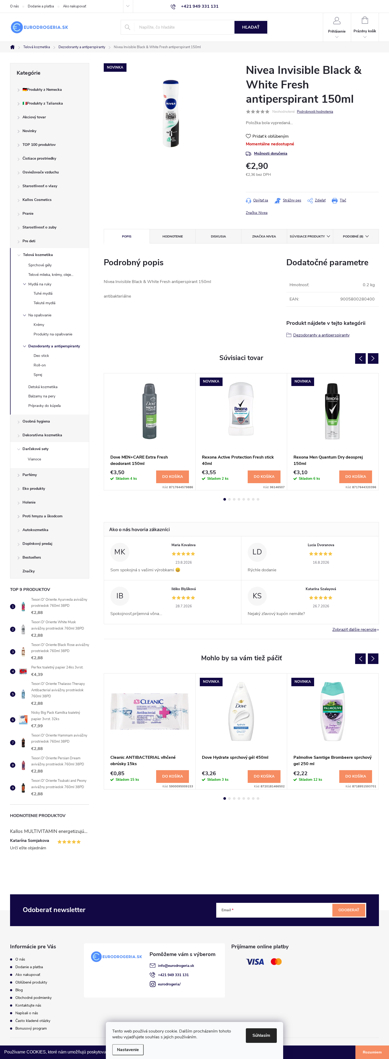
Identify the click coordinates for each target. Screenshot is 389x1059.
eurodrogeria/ (169, 984)
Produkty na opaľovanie (53, 334)
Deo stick (41, 355)
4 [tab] (239, 499)
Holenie (28, 502)
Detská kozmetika (42, 386)
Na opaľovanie (39, 315)
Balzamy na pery (41, 396)
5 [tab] (243, 499)
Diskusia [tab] (218, 236)
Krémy (39, 324)
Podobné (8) (353, 236)
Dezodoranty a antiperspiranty (54, 346)
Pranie (27, 213)
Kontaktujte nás (28, 1005)
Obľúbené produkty (31, 982)
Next (373, 358)
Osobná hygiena (36, 421)
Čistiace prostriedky (39, 158)
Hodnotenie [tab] (172, 236)
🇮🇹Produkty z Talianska (42, 103)
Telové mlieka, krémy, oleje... (50, 274)
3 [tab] (234, 499)
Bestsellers (31, 557)
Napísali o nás (26, 1013)
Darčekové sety (35, 448)
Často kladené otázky (32, 1020)
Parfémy (29, 474)
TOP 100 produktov (39, 144)
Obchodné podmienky (33, 997)
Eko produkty (33, 488)
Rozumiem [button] (372, 1052)
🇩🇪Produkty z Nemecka (42, 89)
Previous (360, 358)
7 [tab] (253, 499)
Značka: (257, 212)
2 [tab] (229, 499)
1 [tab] (224, 499)
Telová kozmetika (38, 254)
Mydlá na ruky (39, 284)
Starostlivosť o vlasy (39, 186)
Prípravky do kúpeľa (44, 405)
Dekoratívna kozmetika (42, 435)
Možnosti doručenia (270, 153)
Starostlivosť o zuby (39, 227)
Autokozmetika (35, 529)
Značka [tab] (264, 236)
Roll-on (40, 365)
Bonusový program (31, 1028)
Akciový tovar (34, 117)
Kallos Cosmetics (37, 199)
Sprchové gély (40, 265)
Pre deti (28, 241)
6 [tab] (248, 499)
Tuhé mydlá (43, 293)
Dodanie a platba (41, 6)
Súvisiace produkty (307, 236)
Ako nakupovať (74, 6)
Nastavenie (128, 1050)
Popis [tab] (127, 236)
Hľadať (251, 27)
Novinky (29, 130)
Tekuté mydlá (44, 303)
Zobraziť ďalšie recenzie (354, 629)
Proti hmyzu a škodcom (42, 516)
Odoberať (348, 910)
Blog (19, 990)
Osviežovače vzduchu (40, 172)
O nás (14, 6)
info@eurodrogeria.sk (176, 965)
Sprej (38, 374)
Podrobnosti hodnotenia (315, 112)
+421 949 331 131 (173, 974)
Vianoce (34, 459)
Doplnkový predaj (37, 543)
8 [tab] (258, 499)
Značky (28, 571)
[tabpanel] (150, 431)
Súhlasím (261, 1035)
